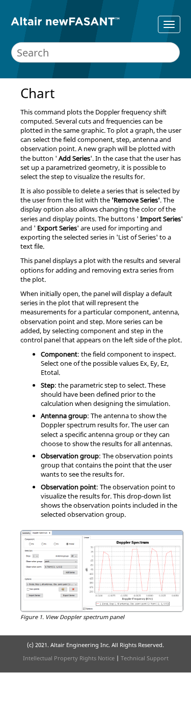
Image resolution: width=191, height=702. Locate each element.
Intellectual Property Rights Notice (69, 658)
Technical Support (145, 658)
